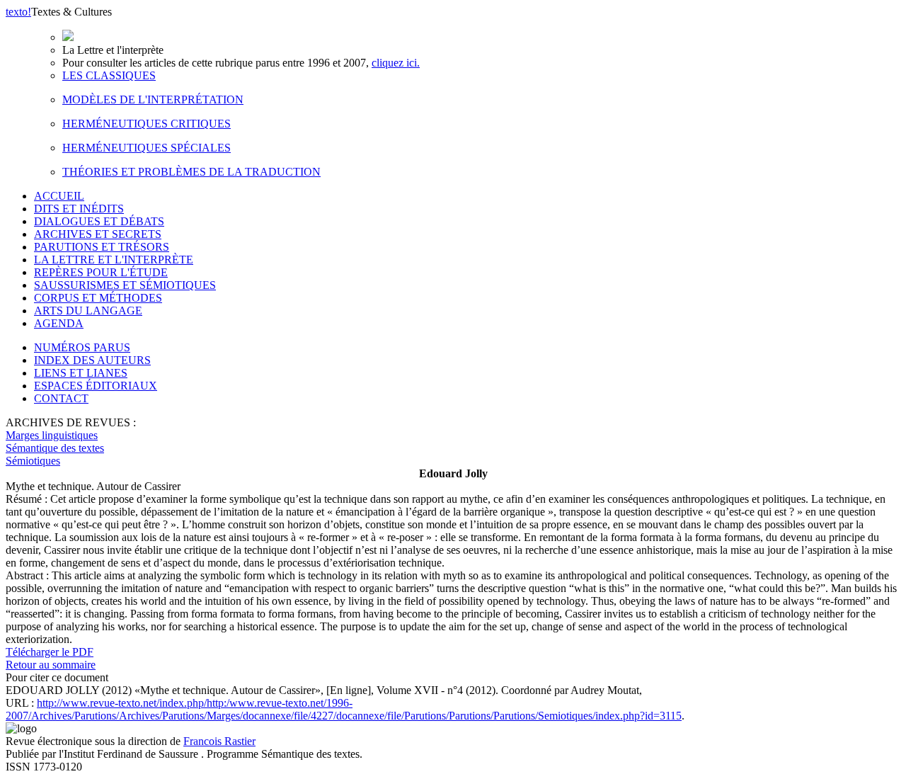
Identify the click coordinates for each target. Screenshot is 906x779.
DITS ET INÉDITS (79, 209)
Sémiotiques (33, 461)
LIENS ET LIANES (80, 373)
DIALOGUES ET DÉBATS (99, 221)
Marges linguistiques (52, 435)
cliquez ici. (396, 63)
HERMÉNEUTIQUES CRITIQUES (146, 124)
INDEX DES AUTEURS (92, 360)
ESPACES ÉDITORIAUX (95, 386)
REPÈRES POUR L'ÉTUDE (101, 272)
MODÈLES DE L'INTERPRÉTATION (152, 99)
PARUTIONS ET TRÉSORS (101, 247)
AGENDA (59, 323)
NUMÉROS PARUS (82, 347)
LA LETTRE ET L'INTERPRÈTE (113, 260)
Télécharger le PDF (49, 652)
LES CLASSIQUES (109, 75)
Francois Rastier (219, 741)
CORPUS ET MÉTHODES (98, 298)
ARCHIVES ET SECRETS (97, 234)
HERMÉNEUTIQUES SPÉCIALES (146, 148)
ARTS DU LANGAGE (88, 311)
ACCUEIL (59, 196)
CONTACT (61, 398)
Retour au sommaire (51, 665)
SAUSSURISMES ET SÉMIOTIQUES (125, 285)
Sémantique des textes (55, 448)
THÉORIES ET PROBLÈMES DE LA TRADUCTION (191, 172)
